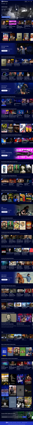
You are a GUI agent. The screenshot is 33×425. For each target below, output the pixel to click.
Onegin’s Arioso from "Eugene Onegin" (20, 78)
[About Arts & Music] (6, 3)
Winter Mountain (24, 307)
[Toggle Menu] (19, 17)
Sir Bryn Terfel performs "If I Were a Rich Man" (12, 79)
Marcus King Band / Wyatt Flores (25, 104)
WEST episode (3, 276)
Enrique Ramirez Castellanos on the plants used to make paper (12, 295)
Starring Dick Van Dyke (10, 252)
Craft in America (3, 293)
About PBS (10, 422)
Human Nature (4, 208)
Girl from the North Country (20, 185)
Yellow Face (26, 184)
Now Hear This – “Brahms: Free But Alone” (19, 268)
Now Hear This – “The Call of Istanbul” (12, 268)
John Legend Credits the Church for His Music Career (20, 242)
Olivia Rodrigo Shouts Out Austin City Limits (4, 116)
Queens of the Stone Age (17, 104)
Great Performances (3, 25)
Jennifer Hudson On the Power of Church (12, 241)
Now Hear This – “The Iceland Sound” (4, 268)
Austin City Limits (3, 114)
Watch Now (4, 50)
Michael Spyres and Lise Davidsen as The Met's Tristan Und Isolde (4, 79)
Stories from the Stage (5, 46)
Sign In (26, 1)
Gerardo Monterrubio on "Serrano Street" (20, 295)
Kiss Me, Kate (11, 184)
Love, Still (3, 47)
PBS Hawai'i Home (24, 422)
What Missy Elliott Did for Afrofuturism (12, 368)
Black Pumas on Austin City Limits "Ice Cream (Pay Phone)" (12, 116)
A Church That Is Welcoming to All (4, 241)
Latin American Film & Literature (20, 368)
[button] (29, 1)
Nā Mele (18, 25)
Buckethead (16, 142)
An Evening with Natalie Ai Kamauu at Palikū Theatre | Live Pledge (20, 27)
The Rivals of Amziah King (9, 339)
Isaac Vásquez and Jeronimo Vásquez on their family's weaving (27, 295)
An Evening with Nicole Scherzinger (17, 64)
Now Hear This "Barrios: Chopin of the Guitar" (27, 268)
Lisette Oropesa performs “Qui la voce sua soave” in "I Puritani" (27, 79)
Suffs (2, 184)
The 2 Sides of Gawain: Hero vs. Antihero (27, 368)
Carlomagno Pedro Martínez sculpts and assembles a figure (4, 295)
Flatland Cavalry (9, 142)
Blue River (8, 307)
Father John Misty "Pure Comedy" (27, 116)
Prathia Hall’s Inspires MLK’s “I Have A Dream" (27, 242)
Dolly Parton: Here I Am (27, 25)
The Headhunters (24, 142)
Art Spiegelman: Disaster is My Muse (17, 253)
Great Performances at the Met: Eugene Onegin (5, 27)
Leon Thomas (3, 87)
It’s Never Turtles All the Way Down (4, 368)
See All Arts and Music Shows (16, 408)
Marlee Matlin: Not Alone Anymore (25, 253)
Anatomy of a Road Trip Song (12, 27)
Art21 (2, 207)
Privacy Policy (14, 422)
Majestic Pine (16, 307)
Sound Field (10, 25)
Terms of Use (19, 422)
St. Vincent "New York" (19, 116)
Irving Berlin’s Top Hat (25, 63)
